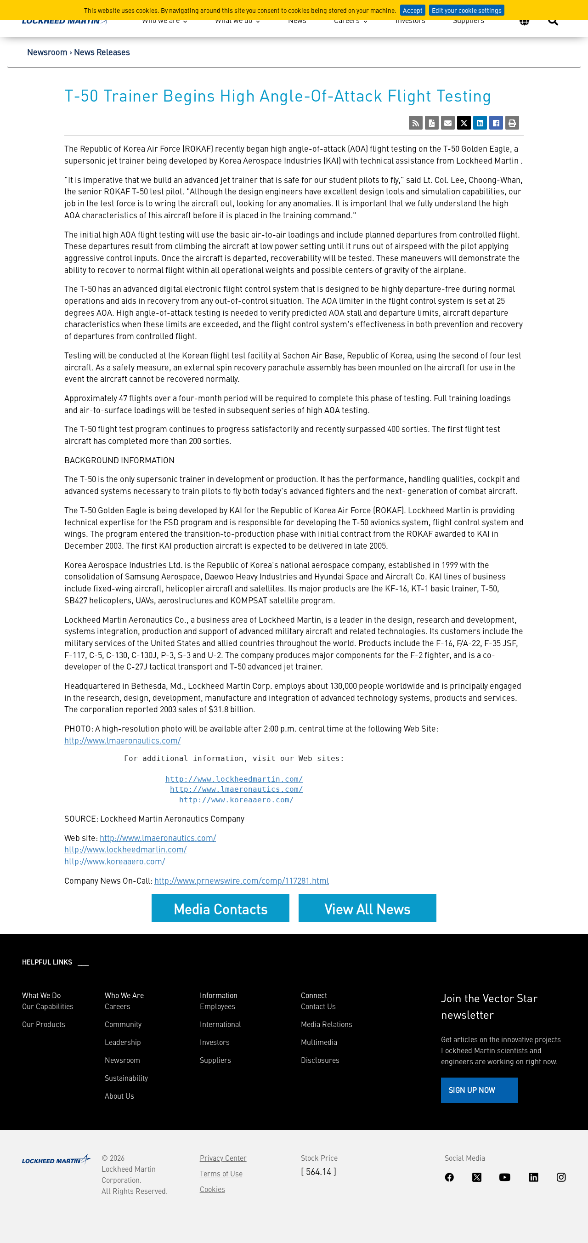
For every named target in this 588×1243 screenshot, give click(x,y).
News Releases (102, 51)
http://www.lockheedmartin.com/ (234, 779)
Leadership (123, 1042)
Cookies (212, 1189)
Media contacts (221, 908)
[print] (512, 123)
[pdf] (432, 123)
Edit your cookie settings (467, 10)
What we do (233, 20)
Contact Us (318, 1006)
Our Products (43, 1024)
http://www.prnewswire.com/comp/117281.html (241, 880)
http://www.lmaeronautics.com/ (122, 740)
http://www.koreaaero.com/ (236, 799)
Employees (217, 1006)
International (220, 1024)
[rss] (416, 123)
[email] (448, 123)
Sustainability (126, 1078)
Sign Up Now (472, 1089)
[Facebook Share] (496, 123)
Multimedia (319, 1042)
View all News (368, 908)
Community (123, 1024)
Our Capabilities (48, 1006)
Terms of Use (221, 1173)
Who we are (161, 20)
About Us (119, 1095)
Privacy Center (223, 1157)
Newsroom (47, 51)
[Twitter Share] (464, 123)
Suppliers (468, 20)
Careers (347, 20)
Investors (410, 20)
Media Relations (326, 1024)
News (297, 20)
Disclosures (320, 1060)
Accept (413, 10)
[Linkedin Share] (480, 123)
